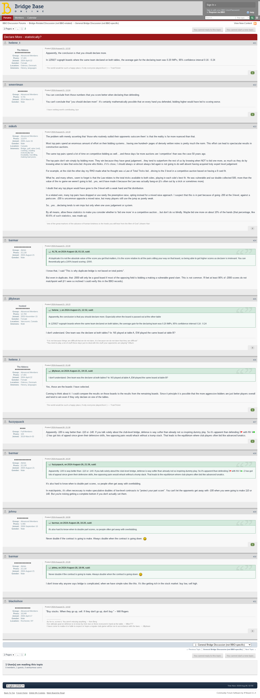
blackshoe (16, 601)
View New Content (243, 23)
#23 (254, 126)
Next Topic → (250, 649)
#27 (254, 422)
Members (19, 18)
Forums (7, 18)
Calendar (31, 18)
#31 (254, 601)
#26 (254, 360)
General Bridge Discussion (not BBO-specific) (97, 23)
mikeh (13, 126)
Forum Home (22, 693)
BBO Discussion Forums (14, 23)
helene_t (14, 42)
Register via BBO (217, 12)
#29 (254, 512)
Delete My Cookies (37, 693)
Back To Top (9, 693)
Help (251, 12)
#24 (254, 240)
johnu (12, 511)
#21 (254, 43)
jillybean (14, 298)
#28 (254, 453)
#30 (254, 557)
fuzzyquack (16, 421)
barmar (13, 240)
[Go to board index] (24, 8)
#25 (254, 299)
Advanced (257, 18)
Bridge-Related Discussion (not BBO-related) (50, 23)
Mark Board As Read (56, 693)
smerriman (16, 84)
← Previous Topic (193, 649)
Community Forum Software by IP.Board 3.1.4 (236, 693)
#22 (254, 85)
